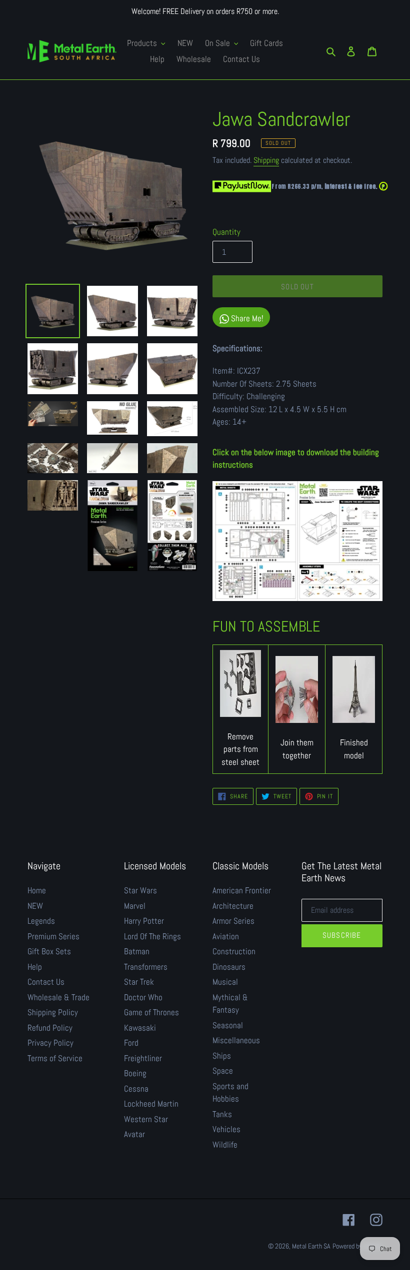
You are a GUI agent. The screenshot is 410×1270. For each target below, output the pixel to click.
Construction (234, 951)
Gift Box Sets (49, 951)
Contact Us (46, 981)
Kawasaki (140, 1027)
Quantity (226, 231)
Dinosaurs (229, 966)
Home (37, 890)
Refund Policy (50, 1027)
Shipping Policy (53, 1012)
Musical (225, 981)
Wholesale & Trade (59, 997)
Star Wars (140, 890)
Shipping (266, 160)
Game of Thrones (151, 1012)
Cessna (136, 1088)
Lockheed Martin (151, 1103)
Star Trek (139, 981)
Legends (41, 920)
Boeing (135, 1073)
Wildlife (225, 1144)
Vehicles (226, 1129)
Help (35, 966)
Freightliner (143, 1058)
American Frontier (241, 890)
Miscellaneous (236, 1040)
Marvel (135, 905)
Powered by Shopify (357, 1246)
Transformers (146, 966)
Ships (221, 1055)
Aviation (225, 936)
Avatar (134, 1134)
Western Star (146, 1119)
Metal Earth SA (311, 1246)
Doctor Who (143, 997)
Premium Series (54, 936)
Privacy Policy (51, 1042)
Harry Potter (144, 920)
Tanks (222, 1114)
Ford (131, 1042)
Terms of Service (55, 1058)
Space (222, 1070)
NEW (35, 905)
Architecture (233, 905)
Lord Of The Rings (152, 936)
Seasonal (227, 1025)
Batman (137, 951)
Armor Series (233, 920)
